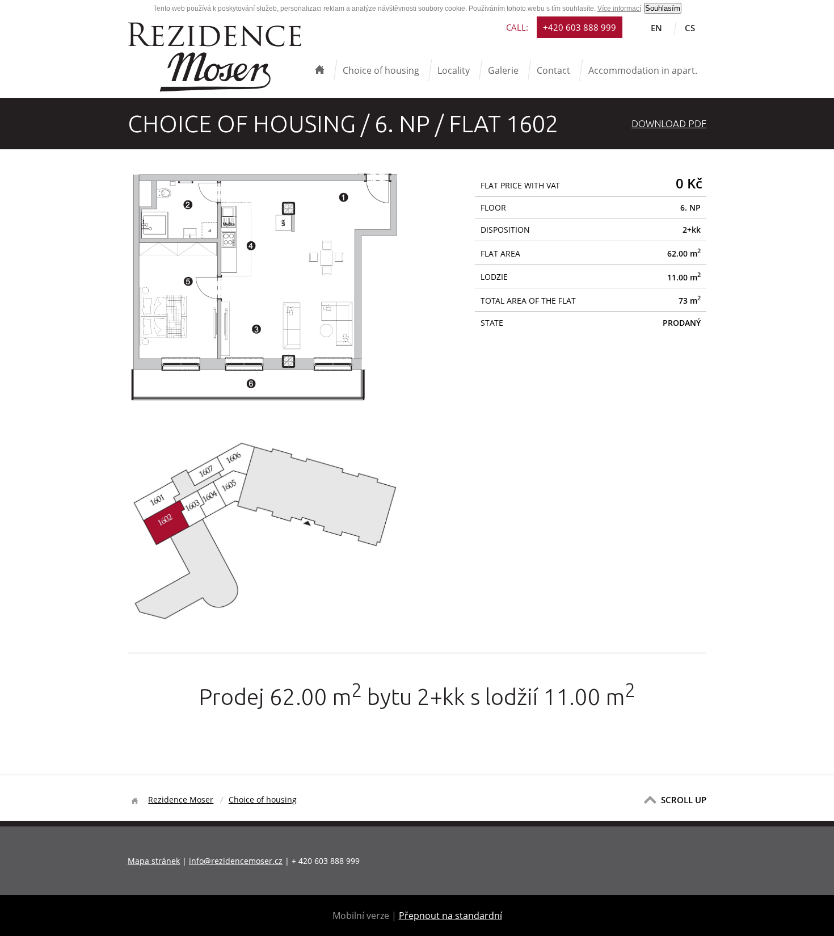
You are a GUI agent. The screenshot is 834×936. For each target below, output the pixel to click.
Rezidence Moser (180, 799)
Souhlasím (662, 8)
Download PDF (668, 123)
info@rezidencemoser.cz (236, 860)
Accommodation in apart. (642, 70)
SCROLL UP (683, 799)
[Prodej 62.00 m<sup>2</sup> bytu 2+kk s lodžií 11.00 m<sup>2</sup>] (265, 402)
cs (690, 27)
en (656, 27)
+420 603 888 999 (579, 27)
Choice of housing (381, 70)
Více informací (619, 8)
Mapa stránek (154, 860)
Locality (453, 70)
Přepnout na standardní (450, 915)
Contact (553, 70)
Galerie (503, 70)
